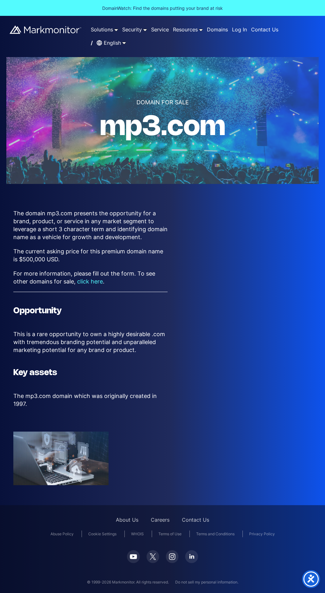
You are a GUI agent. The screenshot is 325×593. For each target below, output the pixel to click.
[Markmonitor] (46, 29)
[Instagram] (172, 556)
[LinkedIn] (191, 556)
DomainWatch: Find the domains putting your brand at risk (162, 8)
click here (90, 281)
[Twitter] (152, 556)
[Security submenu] (145, 30)
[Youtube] (133, 556)
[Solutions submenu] (116, 30)
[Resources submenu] (201, 30)
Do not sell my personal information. (206, 582)
